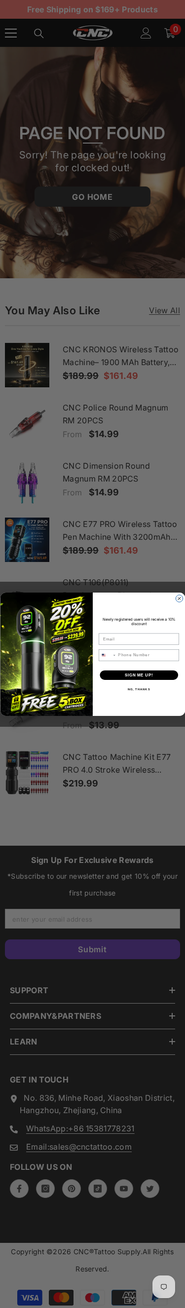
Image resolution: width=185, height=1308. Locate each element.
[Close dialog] (179, 598)
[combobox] (107, 654)
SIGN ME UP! (138, 674)
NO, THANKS (138, 689)
